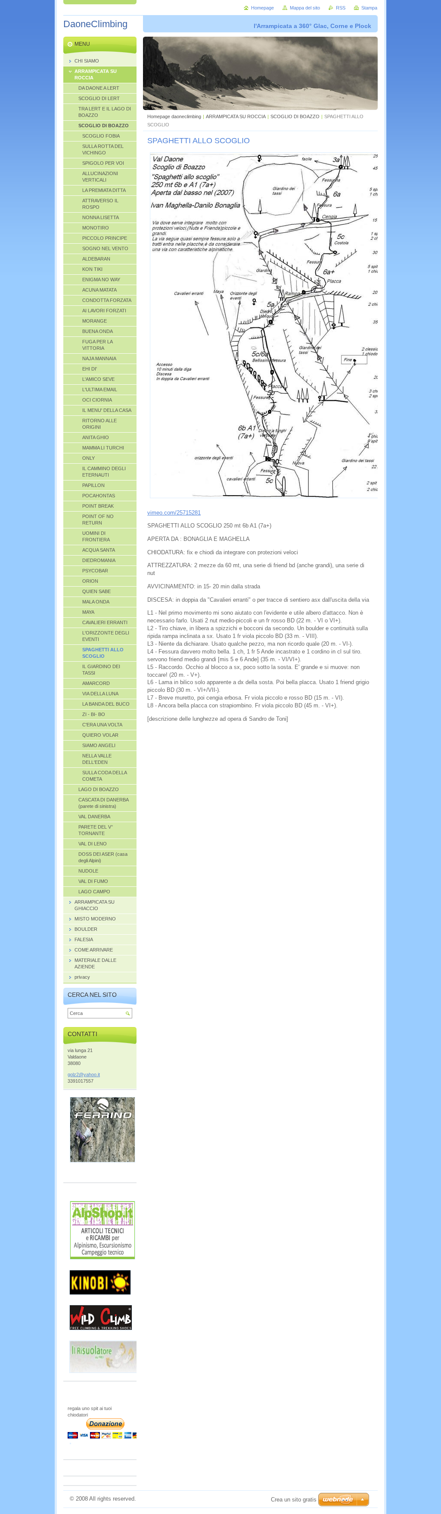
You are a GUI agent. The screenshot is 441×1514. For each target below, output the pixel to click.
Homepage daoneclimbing (174, 116)
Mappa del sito (305, 7)
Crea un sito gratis (294, 1499)
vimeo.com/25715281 (174, 512)
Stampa (369, 7)
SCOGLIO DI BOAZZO (295, 116)
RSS (340, 7)
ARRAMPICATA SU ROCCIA (236, 116)
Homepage (262, 7)
